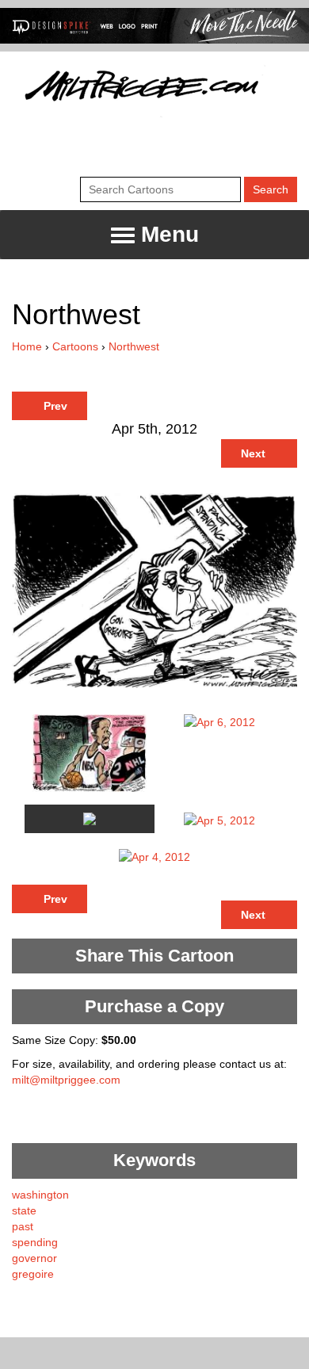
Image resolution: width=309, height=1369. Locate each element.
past (22, 1226)
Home (27, 346)
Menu (167, 234)
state (24, 1210)
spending (35, 1242)
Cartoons (75, 346)
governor (34, 1258)
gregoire (33, 1274)
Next (255, 453)
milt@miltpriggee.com (66, 1079)
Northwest (134, 346)
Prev (53, 406)
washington (40, 1194)
